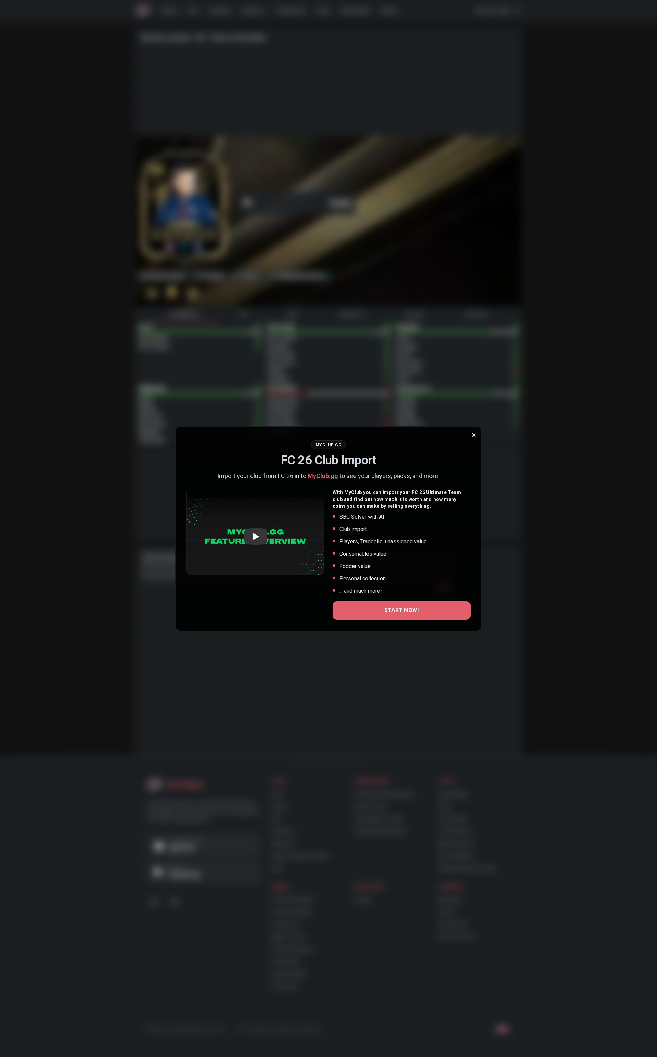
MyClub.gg (323, 475)
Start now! (401, 610)
